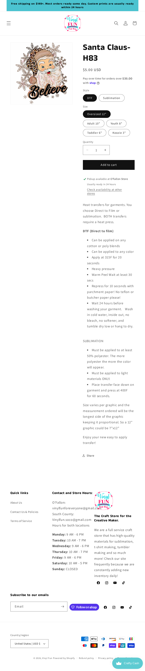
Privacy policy (105, 658)
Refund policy (86, 658)
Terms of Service (21, 521)
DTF (90, 98)
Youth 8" (116, 123)
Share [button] (90, 455)
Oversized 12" (96, 114)
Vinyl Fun (47, 658)
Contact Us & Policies (24, 512)
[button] (8, 23)
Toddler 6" (94, 133)
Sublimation (111, 98)
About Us (16, 502)
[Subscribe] (62, 606)
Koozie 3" (119, 133)
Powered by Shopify (64, 658)
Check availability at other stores (104, 191)
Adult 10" (93, 123)
